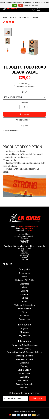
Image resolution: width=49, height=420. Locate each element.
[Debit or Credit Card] (38, 415)
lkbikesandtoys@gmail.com (27, 226)
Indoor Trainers (24, 308)
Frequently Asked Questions (24, 345)
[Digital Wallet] (24, 415)
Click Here (29, 230)
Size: (24, 92)
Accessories (24, 273)
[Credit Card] (29, 415)
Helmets (24, 287)
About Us (24, 377)
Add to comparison (12, 130)
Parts (24, 301)
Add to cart (25, 114)
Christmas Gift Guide (24, 280)
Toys (24, 312)
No (21, 5)
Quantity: (24, 103)
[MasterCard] (10, 415)
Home (5, 18)
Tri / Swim (24, 315)
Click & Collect (24, 370)
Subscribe (37, 398)
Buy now (24, 125)
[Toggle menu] (43, 9)
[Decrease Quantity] (22, 107)
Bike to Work (24, 373)
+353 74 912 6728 (27, 228)
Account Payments (24, 384)
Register (24, 328)
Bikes (24, 276)
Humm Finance (24, 380)
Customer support (24, 359)
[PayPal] (34, 415)
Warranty (24, 366)
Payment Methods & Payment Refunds (24, 352)
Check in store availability (25, 87)
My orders (24, 332)
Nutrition (24, 298)
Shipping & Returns (24, 355)
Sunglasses (24, 319)
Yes (14, 5)
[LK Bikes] (10, 8)
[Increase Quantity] (27, 107)
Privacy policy (24, 348)
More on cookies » (31, 5)
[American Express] (18, 415)
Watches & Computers (24, 305)
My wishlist (24, 335)
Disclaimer (24, 363)
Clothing (24, 291)
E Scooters (24, 294)
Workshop (24, 387)
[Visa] (14, 415)
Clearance (24, 284)
